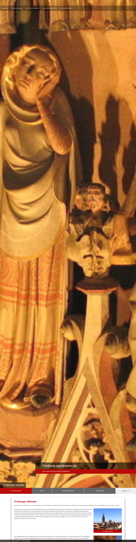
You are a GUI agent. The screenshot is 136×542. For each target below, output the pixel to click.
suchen (124, 491)
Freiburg (5, 8)
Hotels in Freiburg (32, 8)
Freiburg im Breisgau (5, 541)
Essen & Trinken (17, 8)
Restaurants (100, 491)
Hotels (42, 491)
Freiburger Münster (26, 541)
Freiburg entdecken (50, 8)
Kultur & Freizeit (66, 8)
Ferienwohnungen (68, 491)
